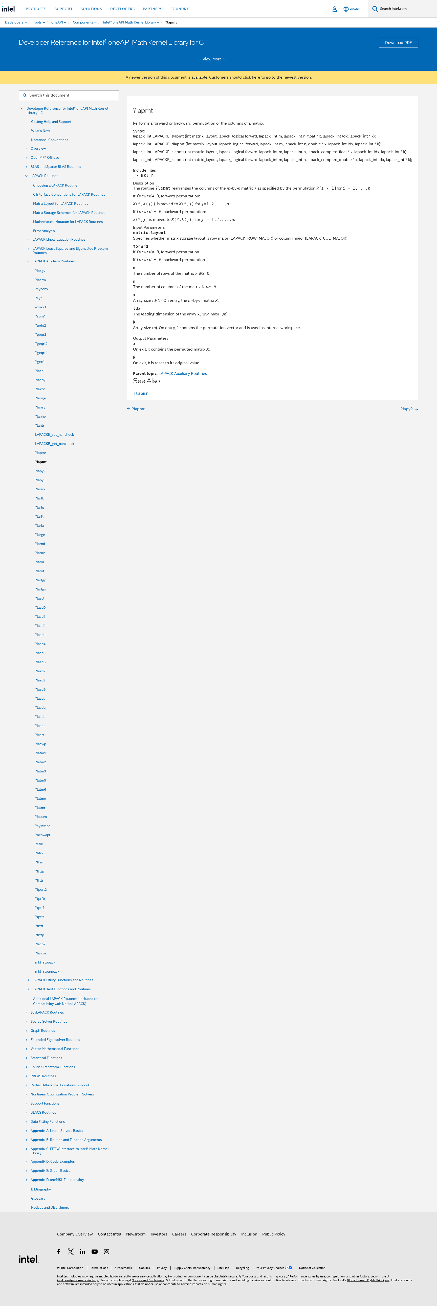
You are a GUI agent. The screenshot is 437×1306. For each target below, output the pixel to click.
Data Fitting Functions (48, 1121)
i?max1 (40, 307)
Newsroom (136, 1234)
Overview (38, 148)
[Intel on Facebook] (59, 1252)
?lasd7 (40, 671)
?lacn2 (40, 371)
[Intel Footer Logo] (29, 1258)
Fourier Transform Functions (53, 1067)
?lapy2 (40, 471)
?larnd (40, 543)
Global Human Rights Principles (368, 1280)
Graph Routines (43, 1030)
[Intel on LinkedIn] (83, 1252)
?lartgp (40, 580)
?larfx (39, 525)
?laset (40, 725)
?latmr (40, 807)
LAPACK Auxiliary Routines (54, 261)
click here (251, 77)
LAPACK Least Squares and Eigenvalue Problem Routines (70, 250)
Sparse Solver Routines (49, 1021)
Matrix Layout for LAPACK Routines (60, 203)
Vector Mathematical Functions (55, 1049)
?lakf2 (40, 389)
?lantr (39, 425)
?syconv (41, 289)
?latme (40, 798)
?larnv (40, 553)
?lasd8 (40, 680)
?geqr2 (40, 334)
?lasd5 (40, 653)
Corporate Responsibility (213, 1234)
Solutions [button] (91, 9)
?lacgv (40, 270)
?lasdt (40, 716)
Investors (159, 1234)
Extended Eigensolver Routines (55, 1040)
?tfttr (39, 880)
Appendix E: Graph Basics (50, 1170)
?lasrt (39, 734)
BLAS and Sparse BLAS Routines (56, 167)
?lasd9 (40, 689)
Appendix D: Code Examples (53, 1161)
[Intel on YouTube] (95, 1252)
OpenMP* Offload (45, 157)
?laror (39, 562)
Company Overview (75, 1234)
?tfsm (39, 862)
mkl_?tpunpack (47, 971)
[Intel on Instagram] (107, 1252)
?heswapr (42, 835)
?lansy (40, 407)
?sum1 (40, 316)
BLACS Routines (43, 1112)
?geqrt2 (41, 343)
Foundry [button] (179, 9)
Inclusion (249, 1234)
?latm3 (40, 771)
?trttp (39, 935)
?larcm (40, 953)
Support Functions (45, 1103)
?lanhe (40, 416)
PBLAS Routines (43, 1076)
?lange (40, 398)
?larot (39, 571)
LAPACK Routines (44, 176)
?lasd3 (40, 634)
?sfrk (39, 844)
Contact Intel (109, 1234)
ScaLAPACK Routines (47, 1012)
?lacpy (40, 380)
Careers (179, 1234)
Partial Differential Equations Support (60, 1085)
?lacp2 (40, 944)
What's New (40, 130)
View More (212, 59)
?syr (38, 298)
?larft (39, 516)
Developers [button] (122, 9)
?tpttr (39, 916)
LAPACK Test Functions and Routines (62, 989)
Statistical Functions (46, 1058)
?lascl (39, 598)
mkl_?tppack (45, 962)
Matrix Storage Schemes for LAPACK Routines (69, 212)
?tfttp (39, 871)
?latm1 (40, 753)
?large (40, 534)
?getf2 (40, 361)
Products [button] (36, 9)
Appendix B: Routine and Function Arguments (66, 1140)
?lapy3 (40, 480)
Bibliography (41, 1189)
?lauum (41, 816)
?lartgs (40, 589)
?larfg (39, 507)
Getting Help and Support (51, 121)
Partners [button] (152, 9)
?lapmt (41, 462)
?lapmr (40, 452)
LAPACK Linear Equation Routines (59, 239)
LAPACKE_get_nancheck (54, 443)
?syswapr (42, 825)
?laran (40, 489)
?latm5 (40, 780)
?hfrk (39, 853)
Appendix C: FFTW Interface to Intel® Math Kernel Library (70, 1151)
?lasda (40, 698)
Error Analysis (44, 230)
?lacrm (40, 280)
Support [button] (64, 9)
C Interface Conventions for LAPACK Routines (69, 194)
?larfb (39, 498)
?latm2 (40, 762)
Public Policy (273, 1234)
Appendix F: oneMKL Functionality (57, 1180)
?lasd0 (40, 607)
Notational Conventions (49, 140)
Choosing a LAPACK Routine (55, 185)
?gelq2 (40, 325)
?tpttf (39, 907)
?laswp (40, 744)
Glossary (38, 1198)
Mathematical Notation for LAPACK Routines (68, 221)
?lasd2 (40, 625)
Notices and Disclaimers (50, 1207)
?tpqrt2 (41, 889)
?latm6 (40, 789)
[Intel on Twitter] (71, 1252)
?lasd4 (40, 643)
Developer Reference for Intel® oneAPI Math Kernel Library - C (67, 110)
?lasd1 (40, 616)
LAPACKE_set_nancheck (54, 434)
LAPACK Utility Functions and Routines (63, 980)
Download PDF (398, 42)
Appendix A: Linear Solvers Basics (57, 1131)
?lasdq (40, 707)
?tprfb (40, 898)
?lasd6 (40, 662)
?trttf (39, 926)
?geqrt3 (41, 352)
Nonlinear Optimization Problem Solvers (62, 1094)
